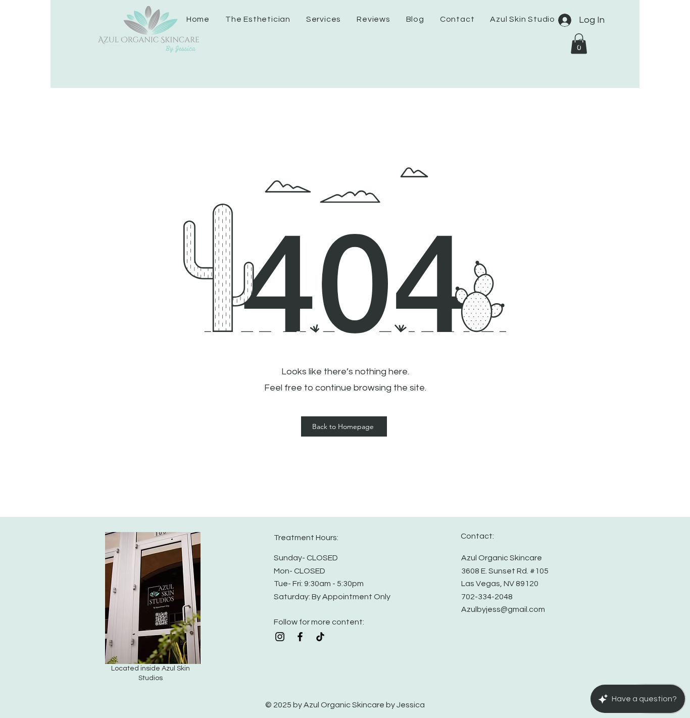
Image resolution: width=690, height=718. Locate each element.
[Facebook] (300, 637)
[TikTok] (320, 637)
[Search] (582, 43)
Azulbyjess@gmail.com (503, 609)
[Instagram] (280, 637)
